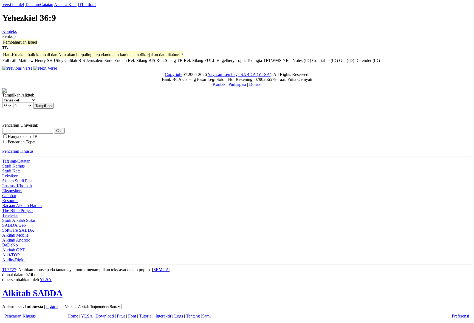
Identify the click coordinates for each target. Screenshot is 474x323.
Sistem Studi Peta (17, 180)
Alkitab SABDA (32, 293)
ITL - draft (87, 4)
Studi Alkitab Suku (18, 220)
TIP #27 (9, 269)
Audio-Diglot (14, 259)
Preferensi (460, 316)
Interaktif (163, 316)
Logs (178, 316)
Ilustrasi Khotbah (17, 185)
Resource (10, 200)
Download (104, 316)
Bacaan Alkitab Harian (22, 205)
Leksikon (10, 176)
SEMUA (161, 269)
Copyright (173, 74)
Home (72, 316)
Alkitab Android (16, 240)
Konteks (9, 31)
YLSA (46, 279)
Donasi (255, 84)
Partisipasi (237, 84)
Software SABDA (18, 230)
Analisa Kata (65, 4)
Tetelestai (10, 215)
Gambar (9, 195)
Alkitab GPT (13, 250)
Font (132, 316)
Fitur (121, 316)
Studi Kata (11, 171)
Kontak (219, 84)
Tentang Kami (198, 316)
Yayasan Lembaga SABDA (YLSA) (239, 74)
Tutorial (146, 316)
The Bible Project (17, 210)
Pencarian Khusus (17, 151)
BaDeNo (10, 245)
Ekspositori (12, 190)
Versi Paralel (13, 4)
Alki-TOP (11, 255)
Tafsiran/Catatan (39, 4)
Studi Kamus (13, 166)
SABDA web (14, 225)
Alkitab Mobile (15, 235)
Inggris (52, 306)
